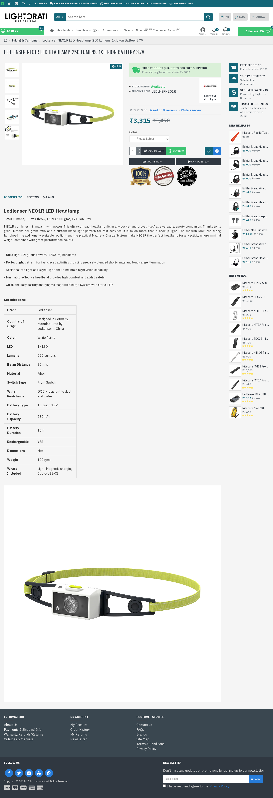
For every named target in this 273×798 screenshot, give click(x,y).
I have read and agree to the (198, 786)
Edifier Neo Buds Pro (255, 230)
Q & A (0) (48, 197)
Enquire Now (153, 161)
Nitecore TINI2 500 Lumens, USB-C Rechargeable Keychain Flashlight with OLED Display (255, 283)
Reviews (33, 197)
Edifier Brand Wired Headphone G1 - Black (255, 188)
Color (133, 132)
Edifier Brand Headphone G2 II (255, 174)
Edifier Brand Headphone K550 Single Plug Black (255, 258)
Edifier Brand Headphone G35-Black (255, 147)
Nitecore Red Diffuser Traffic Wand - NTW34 (255, 133)
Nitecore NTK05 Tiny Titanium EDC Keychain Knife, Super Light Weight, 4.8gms (255, 352)
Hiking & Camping (25, 40)
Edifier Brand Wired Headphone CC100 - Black (255, 244)
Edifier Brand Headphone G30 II (255, 160)
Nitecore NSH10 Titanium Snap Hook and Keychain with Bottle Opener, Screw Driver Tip (255, 311)
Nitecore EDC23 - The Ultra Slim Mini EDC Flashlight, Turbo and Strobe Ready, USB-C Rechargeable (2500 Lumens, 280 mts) (255, 339)
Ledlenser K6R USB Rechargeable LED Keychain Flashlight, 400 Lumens (255, 394)
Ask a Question (199, 161)
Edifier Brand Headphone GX (255, 202)
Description (13, 197)
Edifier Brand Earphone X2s (255, 216)
